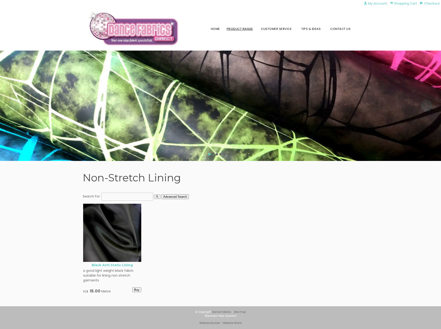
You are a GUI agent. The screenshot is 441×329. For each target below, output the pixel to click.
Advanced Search (175, 196)
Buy (136, 290)
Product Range (240, 29)
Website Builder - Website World (220, 323)
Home (215, 29)
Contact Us (340, 29)
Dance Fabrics (221, 312)
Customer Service (276, 29)
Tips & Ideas (311, 29)
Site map (240, 312)
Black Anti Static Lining (112, 265)
